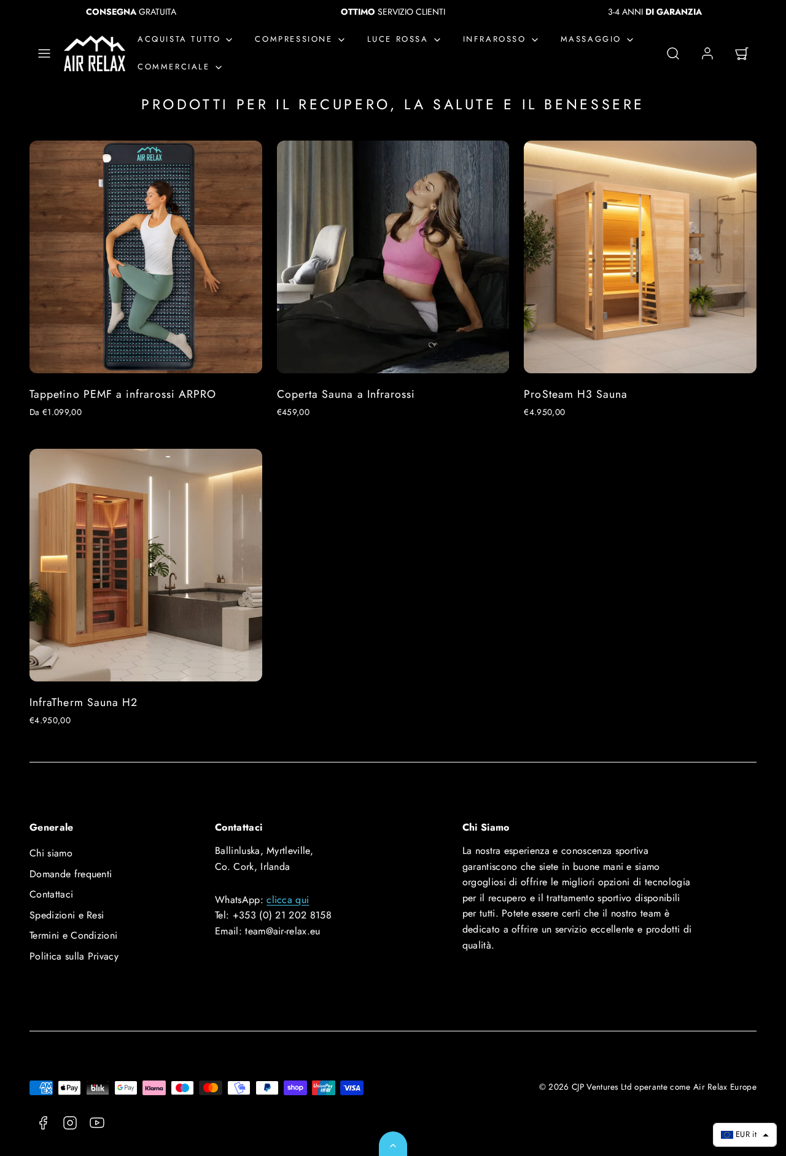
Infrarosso (494, 39)
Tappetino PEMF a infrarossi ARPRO (122, 394)
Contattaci (51, 894)
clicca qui (288, 900)
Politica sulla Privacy (74, 956)
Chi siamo (50, 853)
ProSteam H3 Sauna (576, 394)
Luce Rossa (398, 39)
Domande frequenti (70, 874)
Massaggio (591, 39)
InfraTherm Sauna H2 (83, 702)
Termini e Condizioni (73, 935)
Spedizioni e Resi (66, 915)
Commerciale (174, 66)
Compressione (293, 39)
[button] (44, 53)
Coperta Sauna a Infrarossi (346, 394)
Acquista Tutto (179, 39)
